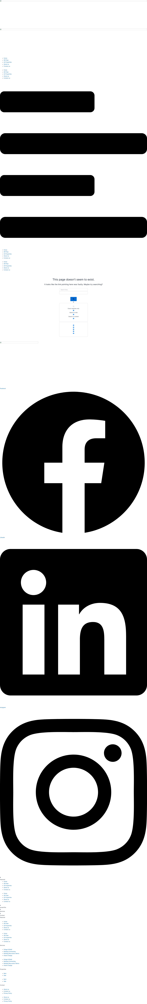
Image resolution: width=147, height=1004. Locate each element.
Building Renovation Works (11, 953)
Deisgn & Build (8, 949)
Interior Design (8, 955)
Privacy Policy (8, 993)
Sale (5, 975)
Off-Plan (6, 252)
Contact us (7, 258)
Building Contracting (10, 951)
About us (6, 256)
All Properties (8, 254)
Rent (5, 973)
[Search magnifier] (73, 299)
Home (5, 250)
